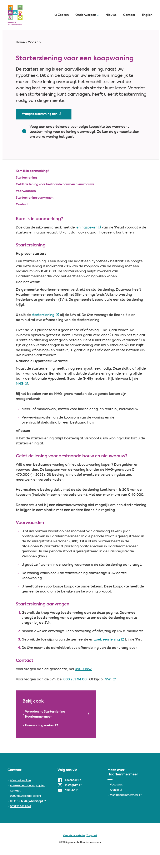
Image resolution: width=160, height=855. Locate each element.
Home (20, 42)
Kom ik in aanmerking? (32, 171)
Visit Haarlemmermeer (125, 795)
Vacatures (116, 785)
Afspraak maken (20, 780)
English (147, 15)
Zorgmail (91, 836)
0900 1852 (83, 669)
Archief (116, 790)
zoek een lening (109, 639)
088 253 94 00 (75, 679)
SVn (110, 679)
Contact (129, 15)
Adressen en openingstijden (27, 785)
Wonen (33, 42)
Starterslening (26, 177)
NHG (22, 384)
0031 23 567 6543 (20, 806)
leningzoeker (88, 227)
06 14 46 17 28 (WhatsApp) (28, 801)
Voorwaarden (26, 191)
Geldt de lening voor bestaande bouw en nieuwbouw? (55, 184)
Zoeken (63, 15)
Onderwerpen (85, 15)
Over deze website (74, 836)
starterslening (45, 315)
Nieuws (111, 15)
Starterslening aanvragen (35, 197)
